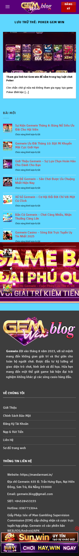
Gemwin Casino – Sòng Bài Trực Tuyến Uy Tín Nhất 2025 (43, 234)
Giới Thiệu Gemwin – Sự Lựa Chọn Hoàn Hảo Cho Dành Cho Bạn (45, 163)
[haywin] (39, 548)
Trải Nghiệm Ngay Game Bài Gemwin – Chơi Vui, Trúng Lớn (45, 252)
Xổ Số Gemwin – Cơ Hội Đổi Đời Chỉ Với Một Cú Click (45, 199)
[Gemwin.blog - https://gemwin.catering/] (36, 7)
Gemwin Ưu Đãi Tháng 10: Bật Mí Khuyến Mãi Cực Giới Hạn (43, 145)
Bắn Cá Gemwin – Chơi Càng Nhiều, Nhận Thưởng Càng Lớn (43, 217)
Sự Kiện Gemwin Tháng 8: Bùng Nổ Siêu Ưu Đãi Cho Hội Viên (44, 127)
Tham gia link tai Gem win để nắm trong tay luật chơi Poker (39, 78)
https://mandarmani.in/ (36, 475)
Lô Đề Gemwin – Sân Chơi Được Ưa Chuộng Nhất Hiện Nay (45, 181)
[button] (7, 6)
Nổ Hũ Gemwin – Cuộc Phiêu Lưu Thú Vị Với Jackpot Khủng (45, 288)
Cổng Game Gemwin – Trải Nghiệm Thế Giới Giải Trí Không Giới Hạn (45, 270)
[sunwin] (39, 537)
